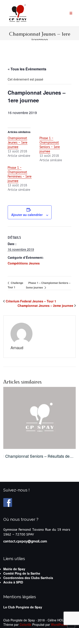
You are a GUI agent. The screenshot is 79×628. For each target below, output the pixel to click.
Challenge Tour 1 (15, 285)
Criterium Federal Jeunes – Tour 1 (31, 301)
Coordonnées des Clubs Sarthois (28, 578)
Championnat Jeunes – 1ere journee (17, 142)
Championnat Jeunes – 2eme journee (45, 305)
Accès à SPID (13, 582)
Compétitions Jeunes (24, 263)
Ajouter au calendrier (27, 214)
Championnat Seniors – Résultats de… (39, 456)
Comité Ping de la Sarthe (21, 573)
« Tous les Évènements (27, 68)
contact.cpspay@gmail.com (25, 541)
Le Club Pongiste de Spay (22, 607)
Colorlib (25, 624)
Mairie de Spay (14, 569)
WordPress (59, 624)
